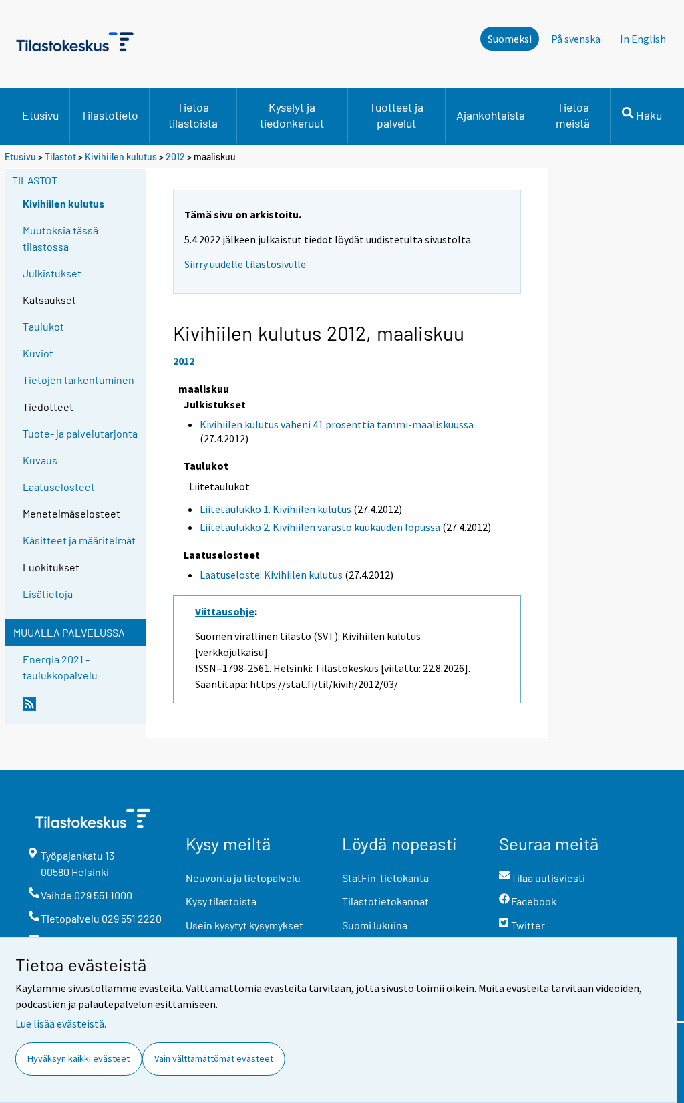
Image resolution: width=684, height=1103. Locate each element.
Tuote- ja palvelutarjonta (80, 433)
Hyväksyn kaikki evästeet (78, 1058)
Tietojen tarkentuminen (78, 379)
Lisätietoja (48, 593)
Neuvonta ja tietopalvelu (243, 877)
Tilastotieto (109, 115)
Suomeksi (510, 38)
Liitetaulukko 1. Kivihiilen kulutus (275, 509)
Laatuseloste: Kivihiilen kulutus (271, 574)
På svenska (576, 38)
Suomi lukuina (374, 925)
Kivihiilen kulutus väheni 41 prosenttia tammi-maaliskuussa (337, 424)
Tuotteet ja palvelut (396, 115)
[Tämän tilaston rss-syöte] (81, 709)
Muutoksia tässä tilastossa (60, 238)
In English (643, 38)
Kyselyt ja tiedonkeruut (292, 115)
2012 (175, 156)
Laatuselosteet (59, 486)
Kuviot (38, 353)
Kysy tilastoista (221, 901)
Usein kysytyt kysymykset (244, 925)
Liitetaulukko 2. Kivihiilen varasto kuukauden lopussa (320, 527)
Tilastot (60, 156)
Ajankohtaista (490, 115)
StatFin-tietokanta (385, 877)
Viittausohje (224, 611)
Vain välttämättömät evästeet (213, 1058)
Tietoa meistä (573, 115)
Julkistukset (52, 273)
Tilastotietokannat (385, 901)
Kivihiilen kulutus (121, 156)
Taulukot (43, 326)
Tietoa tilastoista (193, 115)
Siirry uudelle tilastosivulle (245, 264)
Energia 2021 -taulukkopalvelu (60, 667)
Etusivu (40, 115)
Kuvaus (40, 460)
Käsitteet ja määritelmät (79, 540)
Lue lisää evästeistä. (60, 1023)
